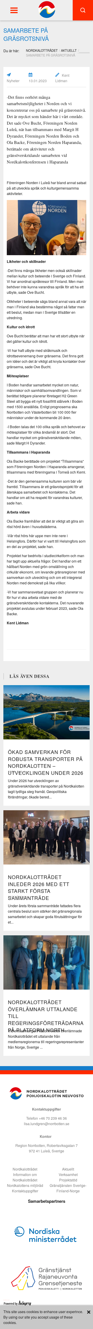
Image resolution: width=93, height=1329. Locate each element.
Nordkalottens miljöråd (25, 1185)
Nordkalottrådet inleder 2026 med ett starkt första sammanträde (38, 887)
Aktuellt (69, 50)
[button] (14, 10)
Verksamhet (68, 1174)
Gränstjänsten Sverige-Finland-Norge (68, 1188)
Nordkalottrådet (25, 1169)
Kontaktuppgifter (25, 1190)
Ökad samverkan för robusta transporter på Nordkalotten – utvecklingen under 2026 (45, 762)
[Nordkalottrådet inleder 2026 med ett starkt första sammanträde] (46, 837)
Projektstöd (68, 1180)
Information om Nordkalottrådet (25, 1177)
